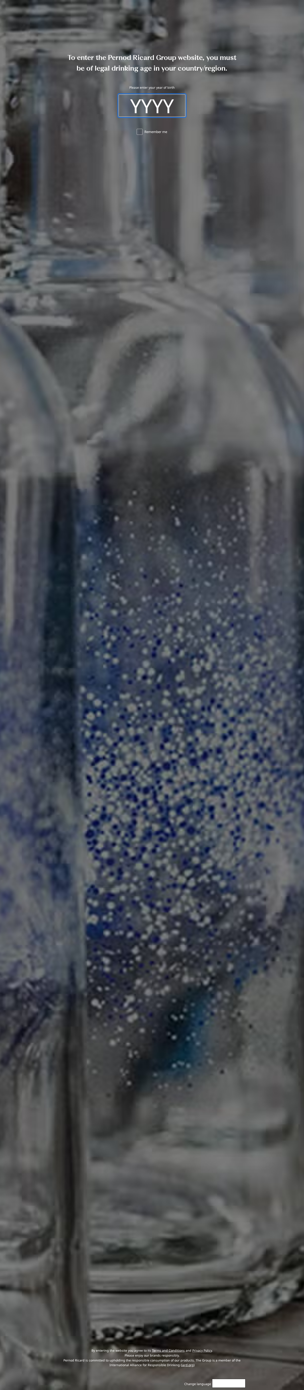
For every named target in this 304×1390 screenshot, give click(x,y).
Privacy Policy (202, 1350)
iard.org (188, 1365)
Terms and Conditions (168, 1350)
